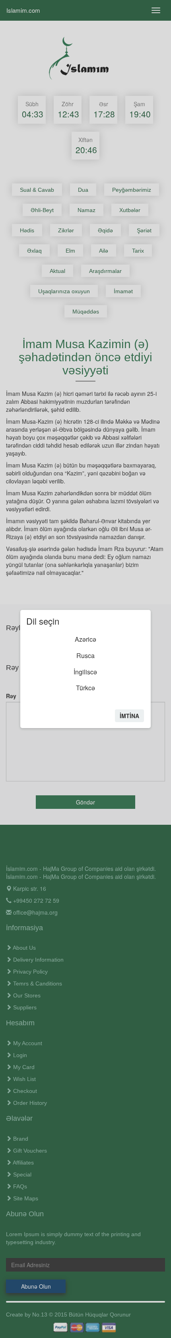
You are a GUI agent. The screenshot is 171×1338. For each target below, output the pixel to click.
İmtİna (129, 716)
